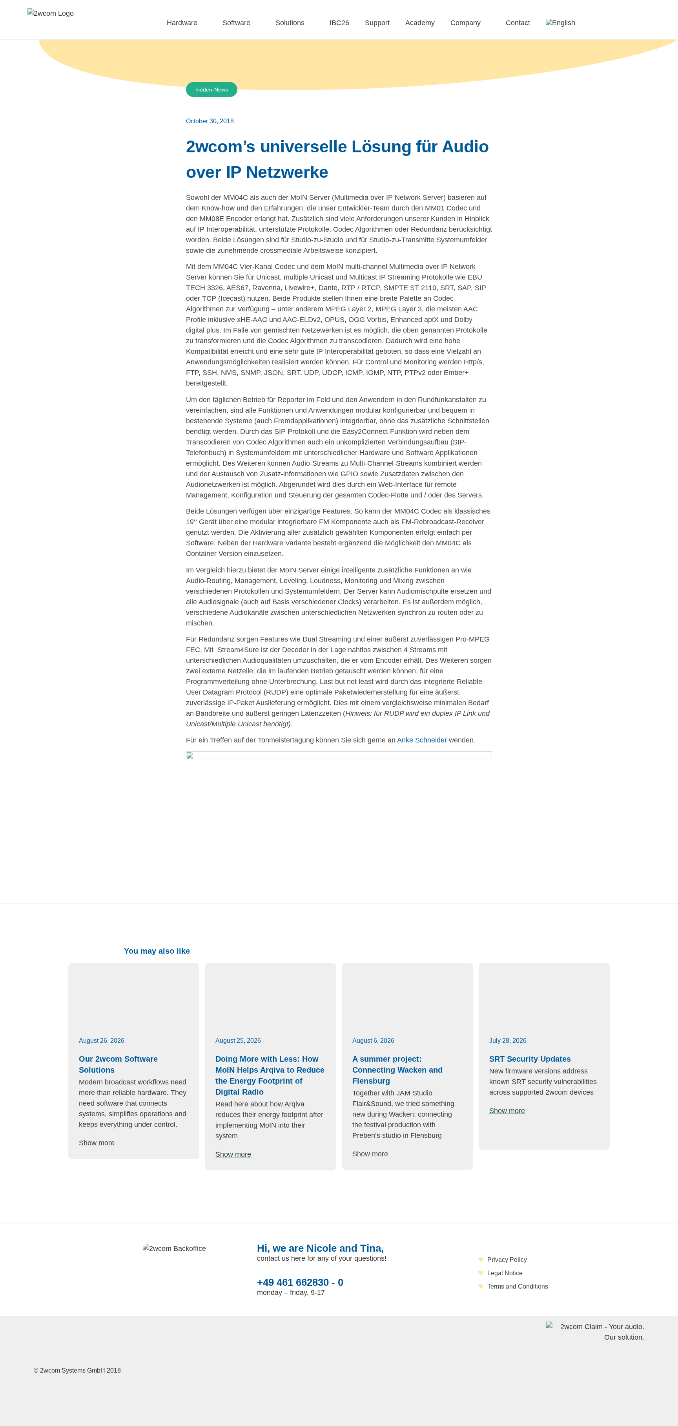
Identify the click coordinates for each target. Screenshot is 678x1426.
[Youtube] (376, 1369)
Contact (518, 23)
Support (377, 23)
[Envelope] (331, 1369)
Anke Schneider (422, 740)
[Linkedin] (353, 1369)
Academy (420, 23)
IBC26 (339, 23)
